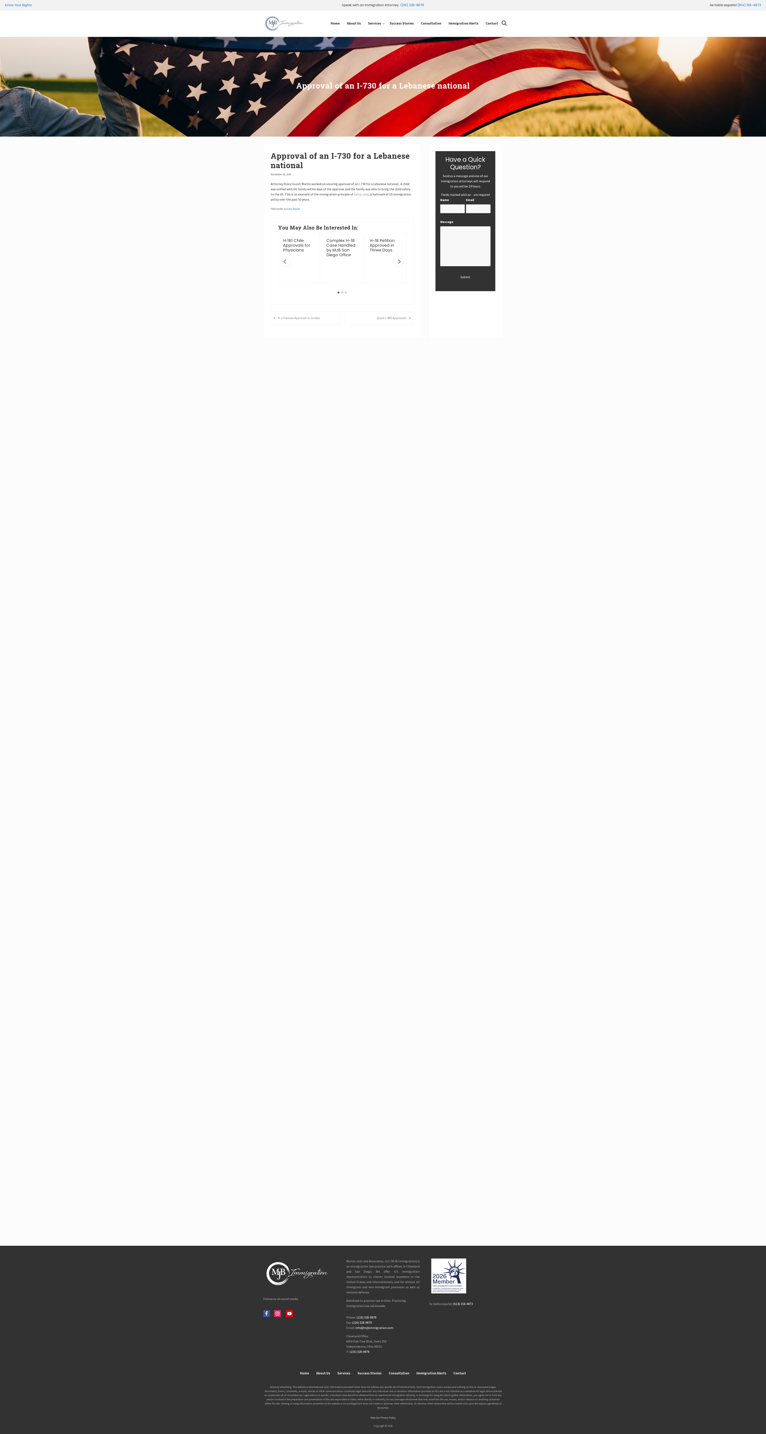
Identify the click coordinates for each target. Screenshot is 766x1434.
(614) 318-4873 (749, 5)
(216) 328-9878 (412, 5)
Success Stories (292, 208)
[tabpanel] (299, 258)
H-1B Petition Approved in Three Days (382, 245)
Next (399, 261)
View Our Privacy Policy (383, 1417)
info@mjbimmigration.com (374, 1328)
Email (471, 200)
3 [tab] (346, 293)
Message (447, 222)
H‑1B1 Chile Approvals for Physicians (296, 245)
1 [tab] (339, 293)
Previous (285, 261)
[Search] (505, 21)
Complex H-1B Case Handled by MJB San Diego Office (340, 248)
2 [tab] (342, 293)
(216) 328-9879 (362, 1323)
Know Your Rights (18, 5)
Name (445, 200)
